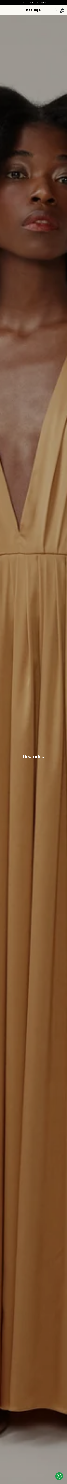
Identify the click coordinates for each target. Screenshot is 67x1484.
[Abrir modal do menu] (4, 10)
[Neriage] (33, 10)
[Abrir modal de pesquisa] (56, 10)
